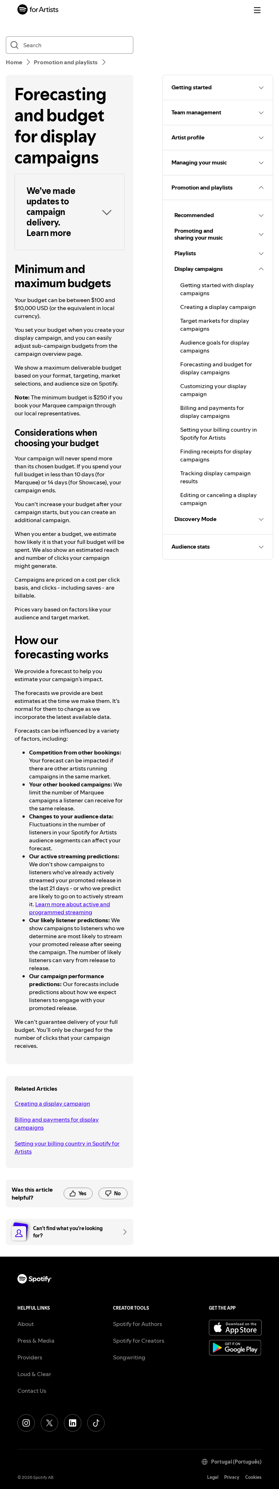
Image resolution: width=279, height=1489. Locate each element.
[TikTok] (96, 1423)
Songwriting (129, 1357)
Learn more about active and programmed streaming (69, 908)
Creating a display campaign (52, 1103)
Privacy (231, 1477)
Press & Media (35, 1340)
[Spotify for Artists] (38, 10)
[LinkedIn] (72, 1423)
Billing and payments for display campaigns (57, 1123)
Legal (212, 1477)
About (25, 1324)
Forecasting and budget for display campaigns (216, 368)
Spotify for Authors (137, 1324)
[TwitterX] (49, 1423)
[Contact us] (122, 1232)
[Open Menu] (257, 10)
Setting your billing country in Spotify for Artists (67, 1147)
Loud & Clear (34, 1374)
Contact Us (31, 1391)
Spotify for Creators (138, 1340)
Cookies (253, 1477)
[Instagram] (26, 1423)
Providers (29, 1357)
